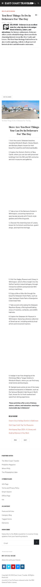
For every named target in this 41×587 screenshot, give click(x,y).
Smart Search (7, 492)
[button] (2, 3)
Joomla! (4, 580)
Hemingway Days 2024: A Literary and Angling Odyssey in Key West (22, 431)
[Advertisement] (20, 71)
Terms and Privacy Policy (10, 488)
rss (3, 499)
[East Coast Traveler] (7, 551)
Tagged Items (7, 519)
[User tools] (36, 15)
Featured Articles (8, 511)
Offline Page (6, 496)
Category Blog (7, 515)
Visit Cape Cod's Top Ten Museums (21, 425)
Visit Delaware (7, 97)
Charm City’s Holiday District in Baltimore (23, 421)
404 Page (5, 484)
